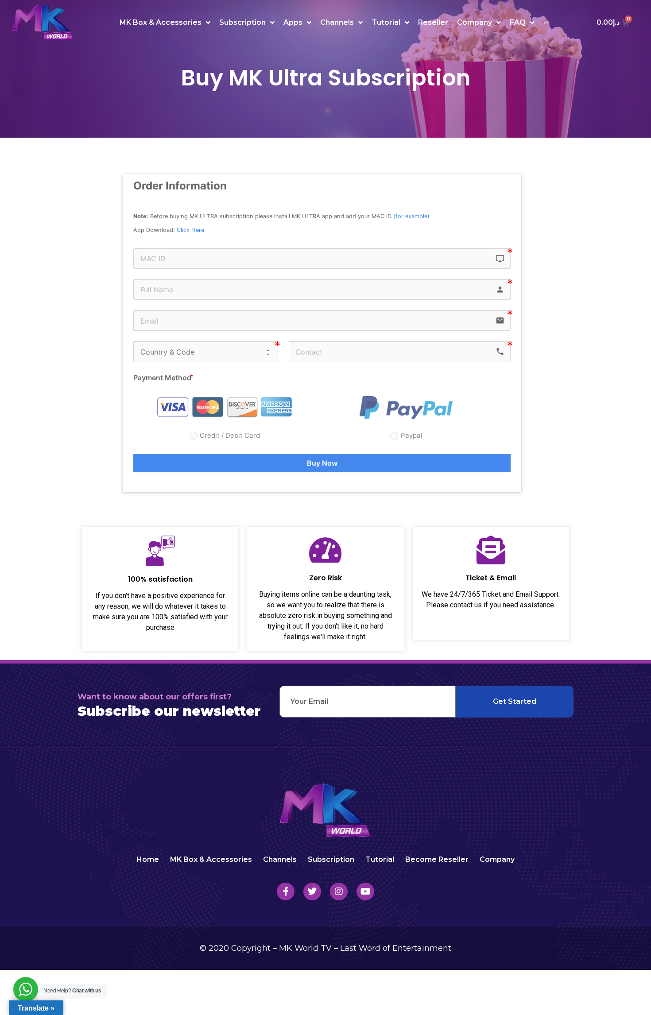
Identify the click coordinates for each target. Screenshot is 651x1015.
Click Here (190, 230)
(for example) (411, 216)
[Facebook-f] (285, 891)
